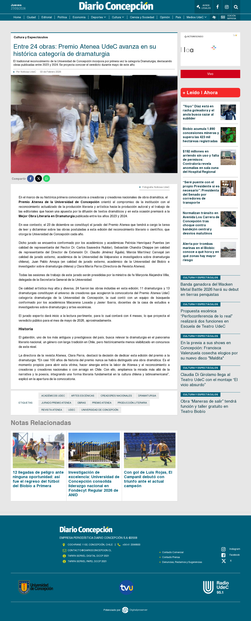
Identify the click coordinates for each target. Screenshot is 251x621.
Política (62, 17)
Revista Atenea (51, 410)
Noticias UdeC (28, 71)
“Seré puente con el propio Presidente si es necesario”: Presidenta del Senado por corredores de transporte (201, 192)
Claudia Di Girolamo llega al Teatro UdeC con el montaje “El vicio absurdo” (209, 379)
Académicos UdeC (53, 395)
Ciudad (31, 17)
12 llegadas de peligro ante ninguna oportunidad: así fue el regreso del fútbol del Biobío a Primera (38, 479)
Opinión (165, 17)
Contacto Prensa (171, 557)
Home (17, 17)
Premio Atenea (101, 402)
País (178, 17)
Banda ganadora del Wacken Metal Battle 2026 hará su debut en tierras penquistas (210, 289)
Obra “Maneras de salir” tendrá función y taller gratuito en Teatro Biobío (208, 406)
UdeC (71, 410)
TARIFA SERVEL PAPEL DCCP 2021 (87, 561)
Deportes (97, 17)
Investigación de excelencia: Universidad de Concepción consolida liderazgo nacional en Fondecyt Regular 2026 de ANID (93, 483)
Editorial (47, 17)
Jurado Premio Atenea (56, 402)
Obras (81, 402)
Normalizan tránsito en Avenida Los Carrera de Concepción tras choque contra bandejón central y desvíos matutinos (201, 223)
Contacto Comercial (173, 552)
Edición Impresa (231, 17)
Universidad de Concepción (99, 410)
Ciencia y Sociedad (142, 17)
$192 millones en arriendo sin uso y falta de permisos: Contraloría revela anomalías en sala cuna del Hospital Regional (201, 162)
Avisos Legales (206, 6)
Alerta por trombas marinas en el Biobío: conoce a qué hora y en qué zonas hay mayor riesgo (201, 252)
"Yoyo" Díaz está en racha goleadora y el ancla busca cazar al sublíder (198, 112)
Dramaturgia (147, 395)
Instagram (234, 549)
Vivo (210, 74)
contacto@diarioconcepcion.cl (90, 550)
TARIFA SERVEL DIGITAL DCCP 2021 (88, 555)
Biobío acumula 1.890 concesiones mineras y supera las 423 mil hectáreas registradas (201, 135)
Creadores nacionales (116, 395)
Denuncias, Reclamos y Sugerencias (182, 562)
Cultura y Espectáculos (200, 277)
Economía (79, 17)
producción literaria (132, 402)
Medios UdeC (195, 17)
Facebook (234, 555)
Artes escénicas (82, 395)
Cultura (116, 17)
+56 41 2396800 (131, 544)
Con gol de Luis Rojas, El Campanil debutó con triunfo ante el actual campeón (148, 479)
